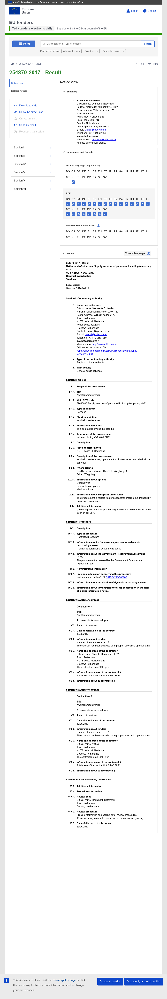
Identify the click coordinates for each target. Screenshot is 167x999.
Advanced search (71, 51)
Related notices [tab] (19, 91)
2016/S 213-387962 (116, 577)
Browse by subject (112, 51)
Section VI (20, 188)
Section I (19, 147)
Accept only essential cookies (144, 981)
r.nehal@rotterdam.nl (95, 129)
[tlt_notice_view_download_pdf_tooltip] (68, 203)
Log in (134, 10)
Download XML (28, 105)
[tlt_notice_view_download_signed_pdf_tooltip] (73, 182)
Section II (19, 155)
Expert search (91, 51)
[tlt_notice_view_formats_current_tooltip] (148, 253)
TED (11, 63)
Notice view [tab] (17, 83)
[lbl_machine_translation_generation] (98, 225)
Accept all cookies (110, 981)
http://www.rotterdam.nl (104, 139)
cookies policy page (64, 980)
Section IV (20, 164)
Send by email (27, 125)
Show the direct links (31, 112)
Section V (19, 172)
